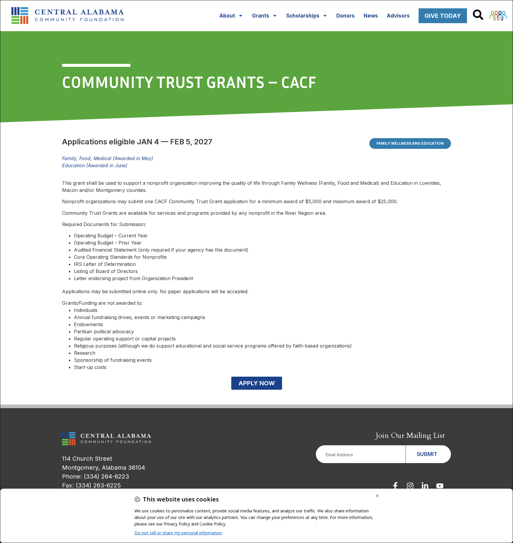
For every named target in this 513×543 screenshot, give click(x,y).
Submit (427, 454)
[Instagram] (410, 486)
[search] (478, 15)
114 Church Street (87, 458)
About (227, 16)
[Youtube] (440, 486)
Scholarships (302, 16)
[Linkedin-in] (425, 486)
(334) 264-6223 (106, 476)
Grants (260, 16)
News (371, 16)
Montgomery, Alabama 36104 (103, 467)
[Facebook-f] (395, 486)
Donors (345, 16)
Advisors (398, 16)
